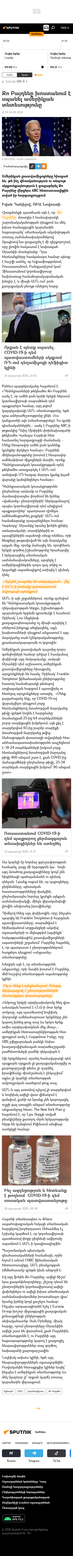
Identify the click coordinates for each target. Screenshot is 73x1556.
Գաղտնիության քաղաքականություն (26, 1497)
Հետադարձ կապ (13, 1508)
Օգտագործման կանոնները (20, 1481)
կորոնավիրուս (36, 1391)
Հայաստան (21, 1443)
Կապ (43, 1481)
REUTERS (9, 159)
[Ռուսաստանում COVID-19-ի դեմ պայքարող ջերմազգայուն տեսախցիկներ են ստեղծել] (36, 803)
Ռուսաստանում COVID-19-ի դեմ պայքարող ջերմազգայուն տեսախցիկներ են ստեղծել (35, 838)
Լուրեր (9, 57)
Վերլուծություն (58, 1443)
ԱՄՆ (20, 1391)
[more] (66, 375)
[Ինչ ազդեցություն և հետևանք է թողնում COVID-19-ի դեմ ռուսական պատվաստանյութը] (36, 1160)
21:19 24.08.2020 (12, 112)
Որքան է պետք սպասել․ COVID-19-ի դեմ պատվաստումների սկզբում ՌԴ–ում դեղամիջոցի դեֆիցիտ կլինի (36, 357)
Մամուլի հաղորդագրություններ (22, 1487)
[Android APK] (14, 1518)
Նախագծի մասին (13, 1476)
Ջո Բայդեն (54, 1391)
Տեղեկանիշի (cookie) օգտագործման (26, 1502)
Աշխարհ (8, 1391)
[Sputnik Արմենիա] (11, 29)
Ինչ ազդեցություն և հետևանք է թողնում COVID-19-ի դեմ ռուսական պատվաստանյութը (35, 1195)
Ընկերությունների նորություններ (23, 1492)
